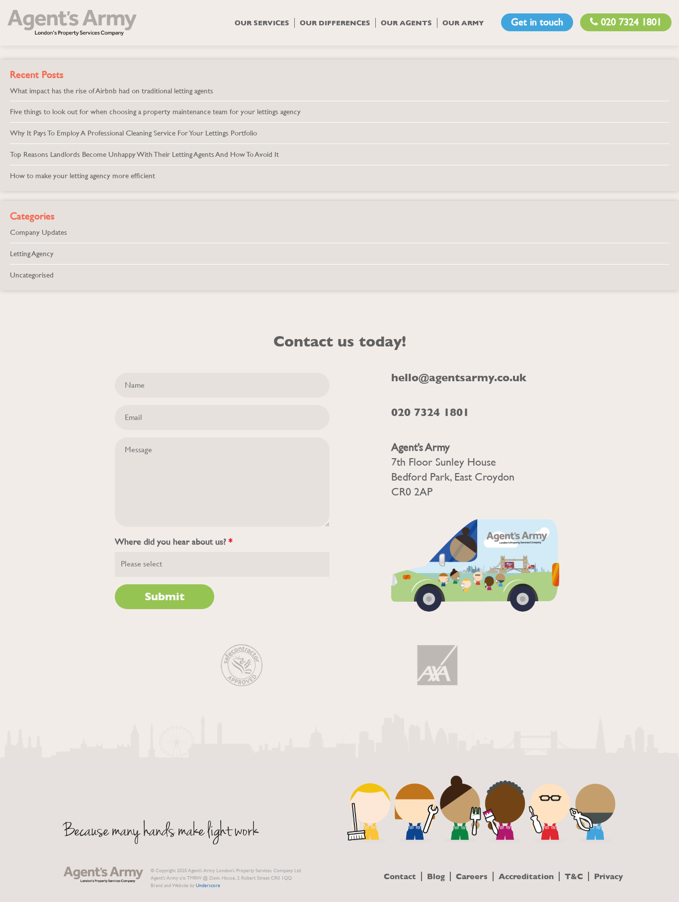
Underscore (208, 885)
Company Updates (38, 232)
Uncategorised (32, 275)
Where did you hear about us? (174, 542)
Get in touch (537, 22)
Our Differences (335, 23)
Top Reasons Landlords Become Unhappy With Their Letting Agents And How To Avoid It (144, 154)
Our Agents (406, 23)
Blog (436, 876)
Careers (472, 876)
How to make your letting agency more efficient (82, 175)
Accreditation (526, 876)
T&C (574, 876)
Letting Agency (32, 253)
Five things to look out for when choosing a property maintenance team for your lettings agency (155, 111)
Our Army (463, 23)
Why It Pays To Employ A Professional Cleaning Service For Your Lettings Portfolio (133, 133)
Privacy (608, 876)
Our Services (262, 23)
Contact (400, 876)
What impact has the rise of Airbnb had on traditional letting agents (111, 90)
